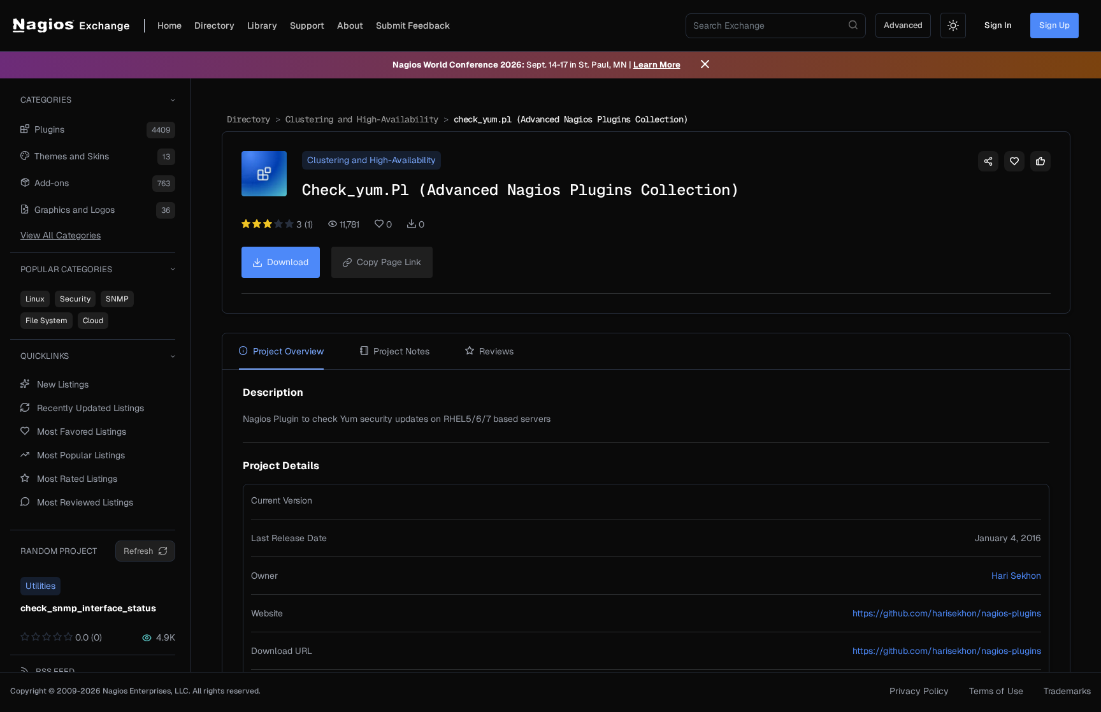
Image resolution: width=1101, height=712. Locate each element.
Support (307, 25)
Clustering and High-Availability (361, 119)
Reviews (496, 351)
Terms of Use (996, 691)
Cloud (93, 321)
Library (262, 25)
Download (287, 262)
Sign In (998, 25)
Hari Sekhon (1016, 575)
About (350, 25)
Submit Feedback (413, 25)
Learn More (656, 64)
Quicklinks (44, 356)
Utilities (40, 586)
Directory (214, 25)
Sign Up (1054, 25)
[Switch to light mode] (953, 25)
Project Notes (401, 351)
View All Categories (60, 235)
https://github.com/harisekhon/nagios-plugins (947, 613)
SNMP (117, 299)
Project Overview (288, 351)
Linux (35, 299)
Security (75, 299)
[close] (705, 65)
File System (46, 321)
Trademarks (1067, 691)
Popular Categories (66, 269)
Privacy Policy (919, 691)
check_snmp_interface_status (88, 608)
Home (169, 25)
